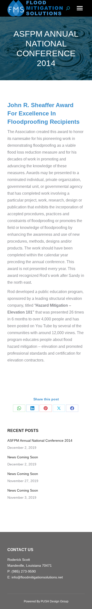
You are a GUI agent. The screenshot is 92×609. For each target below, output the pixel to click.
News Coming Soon (22, 457)
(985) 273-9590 (24, 571)
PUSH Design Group (54, 601)
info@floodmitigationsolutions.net (37, 577)
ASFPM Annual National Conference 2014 (39, 440)
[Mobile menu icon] (80, 8)
